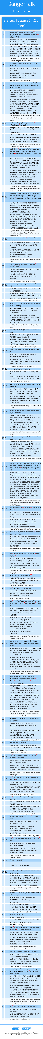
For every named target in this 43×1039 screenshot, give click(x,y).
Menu (27, 11)
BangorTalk (21, 4)
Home (16, 11)
